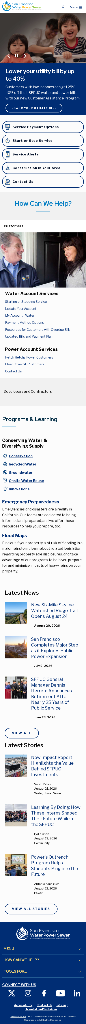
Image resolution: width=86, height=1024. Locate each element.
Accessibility (23, 1005)
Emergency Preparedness (30, 502)
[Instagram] (28, 993)
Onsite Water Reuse (26, 481)
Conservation (21, 456)
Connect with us (19, 985)
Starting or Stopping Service (26, 302)
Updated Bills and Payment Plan (28, 336)
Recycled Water (22, 464)
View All (21, 733)
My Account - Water (19, 316)
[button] (76, 6)
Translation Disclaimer (41, 1009)
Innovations (19, 489)
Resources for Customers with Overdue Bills (38, 330)
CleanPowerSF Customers (24, 364)
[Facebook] (44, 993)
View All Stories (31, 909)
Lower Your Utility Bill (34, 108)
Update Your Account (20, 309)
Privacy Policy (18, 1016)
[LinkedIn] (77, 993)
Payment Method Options (24, 323)
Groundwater (20, 473)
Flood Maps (14, 535)
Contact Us (13, 371)
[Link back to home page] (21, 6)
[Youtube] (60, 993)
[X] (12, 993)
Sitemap (62, 1005)
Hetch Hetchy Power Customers (29, 357)
